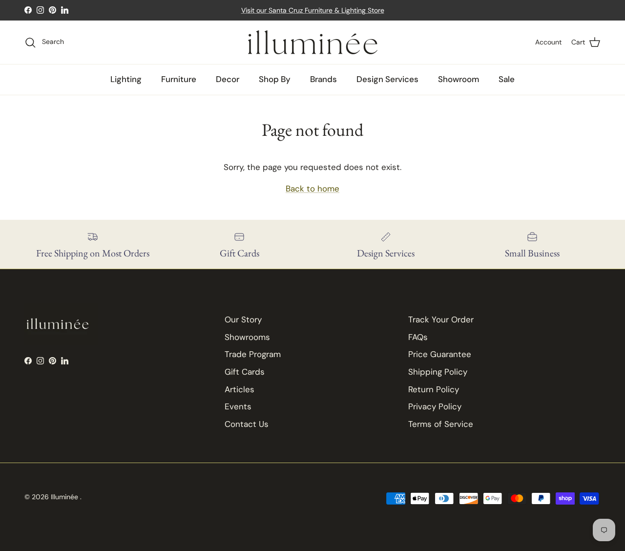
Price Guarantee (439, 354)
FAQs (418, 337)
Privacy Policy (434, 406)
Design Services (387, 79)
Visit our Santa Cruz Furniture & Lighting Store (312, 10)
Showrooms (247, 337)
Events (238, 406)
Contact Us (247, 424)
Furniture (178, 79)
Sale (507, 79)
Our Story (243, 319)
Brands (323, 79)
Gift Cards (245, 371)
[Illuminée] (312, 42)
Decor (227, 79)
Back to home (312, 188)
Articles (239, 389)
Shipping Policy (437, 371)
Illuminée (65, 496)
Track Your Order (441, 319)
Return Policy (433, 389)
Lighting (126, 79)
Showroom (458, 79)
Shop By (275, 79)
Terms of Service (440, 424)
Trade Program (253, 354)
